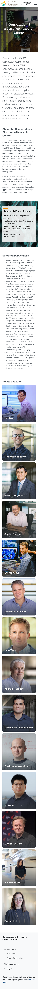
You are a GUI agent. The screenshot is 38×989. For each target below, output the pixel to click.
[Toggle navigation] (35, 4)
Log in (9, 969)
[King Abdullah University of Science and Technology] (9, 3)
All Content (11, 954)
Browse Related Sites (15, 958)
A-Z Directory (9, 949)
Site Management (10, 964)
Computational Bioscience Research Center (26, 4)
